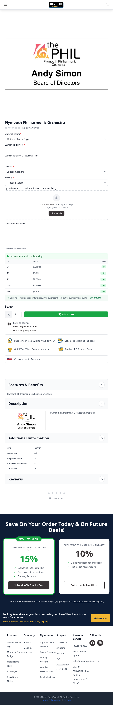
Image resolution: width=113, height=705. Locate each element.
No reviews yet (30, 127)
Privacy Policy (98, 601)
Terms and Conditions (82, 601)
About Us (28, 642)
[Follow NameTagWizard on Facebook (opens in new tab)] (92, 643)
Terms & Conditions (52, 700)
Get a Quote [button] (95, 297)
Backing (9, 177)
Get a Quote (100, 618)
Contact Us (61, 642)
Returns (60, 653)
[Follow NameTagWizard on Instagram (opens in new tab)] (100, 643)
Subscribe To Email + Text (28, 585)
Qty (8, 314)
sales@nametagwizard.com (86, 661)
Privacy (67, 700)
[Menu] (5, 5)
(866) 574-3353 (80, 645)
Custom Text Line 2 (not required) (21, 155)
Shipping (60, 647)
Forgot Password (48, 652)
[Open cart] (108, 5)
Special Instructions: (15, 223)
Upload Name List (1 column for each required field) (30, 188)
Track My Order (47, 677)
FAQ (58, 659)
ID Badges (12, 671)
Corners (9, 166)
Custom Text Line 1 (15, 144)
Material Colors (13, 133)
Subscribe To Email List (84, 585)
